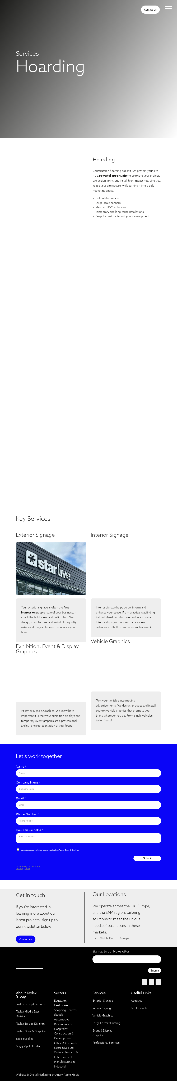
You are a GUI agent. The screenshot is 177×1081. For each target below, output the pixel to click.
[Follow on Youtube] (144, 982)
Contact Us (150, 9)
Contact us (25, 939)
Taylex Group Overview (31, 1004)
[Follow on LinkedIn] (151, 982)
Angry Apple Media (28, 1046)
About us (136, 1001)
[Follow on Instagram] (158, 982)
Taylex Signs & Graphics (31, 1031)
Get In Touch (139, 1008)
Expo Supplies (24, 1039)
